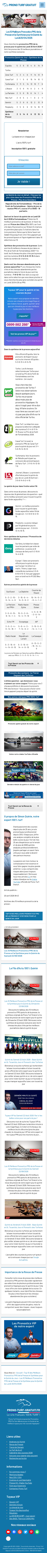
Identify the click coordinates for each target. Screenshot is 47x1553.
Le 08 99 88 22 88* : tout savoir (22, 1516)
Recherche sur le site (18, 1458)
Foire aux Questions (17, 1485)
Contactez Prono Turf (18, 1488)
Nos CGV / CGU (15, 1477)
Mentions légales (16, 1474)
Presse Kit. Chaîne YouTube (20, 1483)
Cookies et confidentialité (20, 1480)
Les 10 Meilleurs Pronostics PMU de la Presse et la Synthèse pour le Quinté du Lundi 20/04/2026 (23, 1381)
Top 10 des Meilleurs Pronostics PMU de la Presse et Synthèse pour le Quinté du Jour (22, 916)
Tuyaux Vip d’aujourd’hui (19, 1510)
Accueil (19, 1372)
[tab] (23, 664)
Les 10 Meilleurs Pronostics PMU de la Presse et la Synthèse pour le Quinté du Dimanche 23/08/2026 (23, 1003)
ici (29, 877)
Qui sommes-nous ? (17, 1471)
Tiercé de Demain (16, 1447)
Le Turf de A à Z (15, 1450)
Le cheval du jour (16, 1507)
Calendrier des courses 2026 (21, 1452)
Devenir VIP (14, 1502)
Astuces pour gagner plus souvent (23, 1455)
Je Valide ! (23, 181)
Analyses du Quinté (17, 1441)
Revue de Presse (16, 1444)
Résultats (13, 1513)
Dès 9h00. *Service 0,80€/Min (21, 1518)
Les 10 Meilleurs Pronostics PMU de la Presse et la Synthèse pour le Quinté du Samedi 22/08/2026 (23, 1169)
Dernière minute (16, 1504)
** (23, 334)
